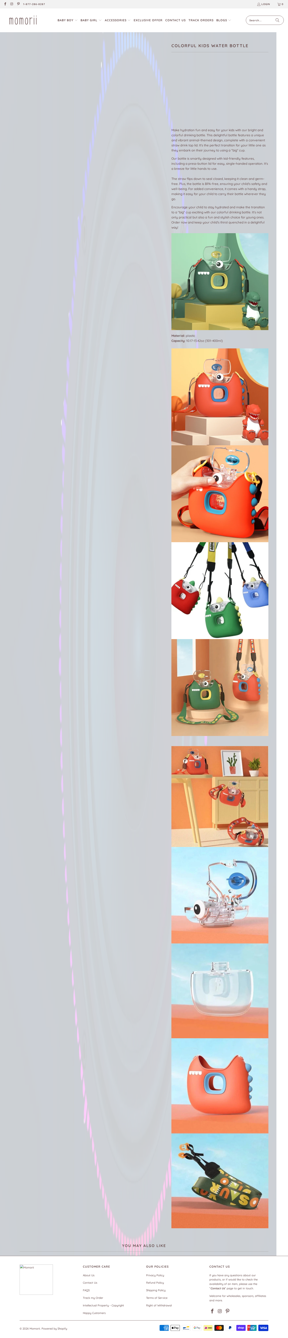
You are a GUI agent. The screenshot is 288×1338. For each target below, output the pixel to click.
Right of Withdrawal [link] (159, 1305)
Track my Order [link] (93, 1297)
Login (265, 4)
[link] (5, 4)
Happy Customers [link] (94, 1313)
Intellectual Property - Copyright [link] (103, 1305)
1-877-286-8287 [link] (34, 4)
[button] (68, 20)
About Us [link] (88, 1275)
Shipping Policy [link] (156, 1290)
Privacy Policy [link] (155, 1275)
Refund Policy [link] (155, 1282)
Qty (173, 102)
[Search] (277, 20)
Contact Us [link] (90, 1282)
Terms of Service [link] (156, 1297)
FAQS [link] (86, 1290)
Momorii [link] (35, 1328)
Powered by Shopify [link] (54, 1328)
